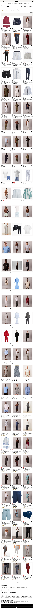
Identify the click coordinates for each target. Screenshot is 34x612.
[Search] (3, 1)
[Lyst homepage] (17, 1)
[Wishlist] (32, 1)
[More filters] (2, 10)
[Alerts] (31, 1)
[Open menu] (1, 1)
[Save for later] (10, 29)
